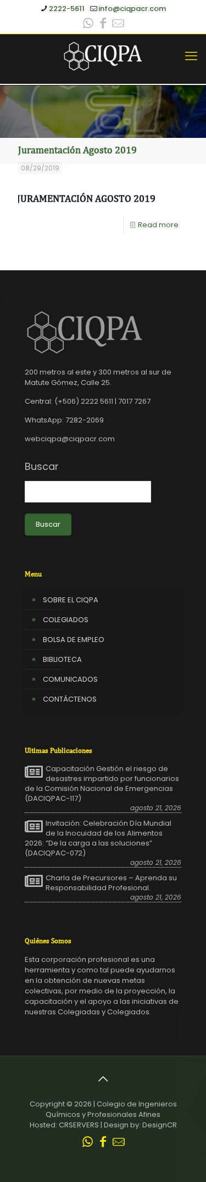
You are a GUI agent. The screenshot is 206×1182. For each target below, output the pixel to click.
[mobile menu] (191, 56)
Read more (158, 225)
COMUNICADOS (70, 679)
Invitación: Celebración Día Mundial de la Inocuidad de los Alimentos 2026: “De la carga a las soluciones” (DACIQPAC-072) (98, 838)
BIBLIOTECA (62, 659)
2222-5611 (67, 8)
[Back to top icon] (103, 1078)
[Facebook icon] (103, 24)
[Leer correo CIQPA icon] (118, 24)
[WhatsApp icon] (88, 24)
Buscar (42, 467)
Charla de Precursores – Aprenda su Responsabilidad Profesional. (111, 883)
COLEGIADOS (65, 619)
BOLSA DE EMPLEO (73, 639)
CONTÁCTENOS (70, 699)
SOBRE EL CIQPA (70, 600)
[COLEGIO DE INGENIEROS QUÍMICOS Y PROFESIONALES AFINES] (103, 56)
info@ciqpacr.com (132, 8)
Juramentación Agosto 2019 (86, 198)
